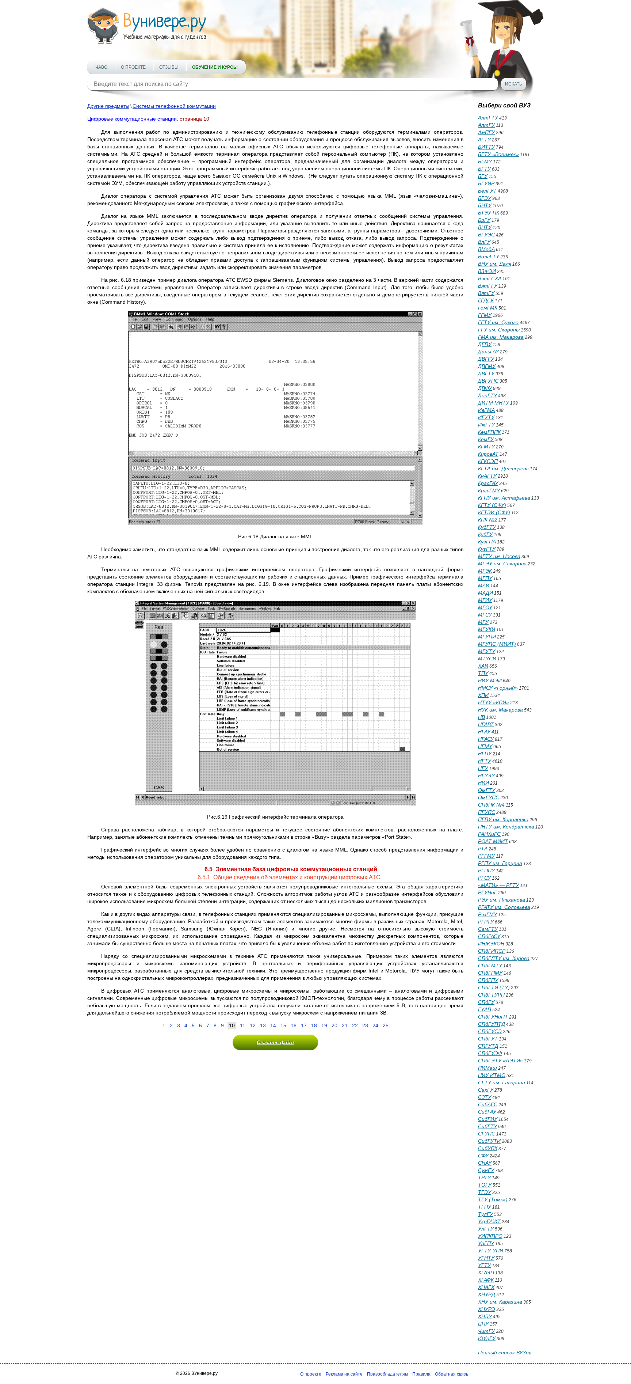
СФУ (483, 1156)
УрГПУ (486, 1243)
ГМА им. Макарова (501, 337)
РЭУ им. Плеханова (501, 900)
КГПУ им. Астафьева (504, 498)
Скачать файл (275, 1042)
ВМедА (486, 249)
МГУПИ (487, 637)
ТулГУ (485, 1214)
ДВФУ (485, 388)
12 (253, 1025)
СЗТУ (484, 1097)
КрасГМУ (489, 490)
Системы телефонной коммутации (174, 106)
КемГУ (486, 439)
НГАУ (484, 732)
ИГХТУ (486, 417)
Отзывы (169, 67)
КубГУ (485, 534)
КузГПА (487, 542)
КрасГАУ (488, 483)
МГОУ (485, 607)
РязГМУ (487, 914)
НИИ (483, 783)
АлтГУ (486, 125)
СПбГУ (486, 1002)
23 (365, 1025)
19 (324, 1025)
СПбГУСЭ (490, 1031)
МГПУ (485, 578)
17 (304, 1025)
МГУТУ (486, 651)
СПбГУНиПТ (493, 1017)
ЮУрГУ (487, 1338)
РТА (482, 849)
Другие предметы (108, 106)
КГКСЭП (488, 461)
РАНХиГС (489, 834)
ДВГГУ (486, 359)
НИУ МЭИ (490, 680)
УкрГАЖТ (489, 1221)
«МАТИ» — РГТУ (498, 885)
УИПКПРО (490, 1236)
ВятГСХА (489, 278)
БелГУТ (487, 191)
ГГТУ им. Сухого (498, 322)
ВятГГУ (487, 286)
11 (242, 1025)
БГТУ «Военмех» (498, 154)
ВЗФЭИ (487, 271)
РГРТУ (486, 922)
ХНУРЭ (486, 1309)
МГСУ (485, 615)
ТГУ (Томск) (493, 1199)
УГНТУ (486, 1258)
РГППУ (486, 870)
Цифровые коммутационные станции (132, 119)
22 (355, 1025)
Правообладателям (387, 1374)
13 (263, 1025)
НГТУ (484, 761)
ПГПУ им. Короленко (503, 819)
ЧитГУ (486, 1331)
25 (386, 1025)
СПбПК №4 (491, 805)
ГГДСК (486, 300)
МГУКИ (486, 629)
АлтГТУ (488, 118)
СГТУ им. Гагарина (501, 1082)
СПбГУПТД (491, 1024)
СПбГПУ (488, 980)
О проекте (133, 67)
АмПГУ (486, 132)
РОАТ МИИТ (493, 841)
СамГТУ (488, 929)
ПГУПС (486, 812)
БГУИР (486, 183)
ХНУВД (486, 1294)
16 (294, 1025)
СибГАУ (487, 1112)
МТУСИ (487, 658)
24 (375, 1025)
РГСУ (484, 878)
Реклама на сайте (344, 1374)
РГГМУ (486, 856)
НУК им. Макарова (500, 710)
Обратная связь (451, 1374)
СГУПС (486, 1134)
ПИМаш (487, 1068)
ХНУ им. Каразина (500, 1302)
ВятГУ (486, 293)
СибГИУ (487, 1119)
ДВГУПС (488, 381)
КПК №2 (487, 520)
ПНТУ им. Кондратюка (506, 827)
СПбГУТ (488, 1039)
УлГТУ (486, 1229)
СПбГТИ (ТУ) (494, 987)
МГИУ (485, 600)
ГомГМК (487, 308)
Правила (421, 1374)
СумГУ (486, 1170)
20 (334, 1025)
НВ (481, 717)
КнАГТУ (487, 476)
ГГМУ (485, 315)
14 (273, 1025)
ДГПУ (485, 344)
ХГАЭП (486, 1272)
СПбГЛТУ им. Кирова (503, 958)
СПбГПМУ (490, 973)
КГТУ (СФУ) (492, 505)
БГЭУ (484, 198)
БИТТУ (486, 147)
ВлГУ (484, 242)
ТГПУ (484, 1207)
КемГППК (489, 432)
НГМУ (485, 746)
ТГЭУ (484, 1192)
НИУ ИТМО (491, 1075)
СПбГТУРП (491, 995)
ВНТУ (485, 227)
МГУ (483, 622)
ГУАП (484, 1009)
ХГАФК (486, 1280)
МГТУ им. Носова (499, 556)
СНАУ (485, 1163)
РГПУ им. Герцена (500, 863)
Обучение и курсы (215, 67)
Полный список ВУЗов (504, 1352)
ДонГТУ (487, 395)
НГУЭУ (486, 775)
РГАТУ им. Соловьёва (504, 907)
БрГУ (484, 220)
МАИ (483, 585)
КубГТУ (487, 527)
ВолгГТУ (488, 256)
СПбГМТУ (490, 965)
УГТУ (484, 1265)
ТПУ (483, 673)
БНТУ (485, 205)
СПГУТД (488, 1046)
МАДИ (485, 593)
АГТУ (484, 140)
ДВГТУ (486, 373)
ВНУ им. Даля (494, 264)
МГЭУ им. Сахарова (502, 563)
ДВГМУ (487, 366)
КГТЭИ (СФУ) (494, 512)
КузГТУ (487, 549)
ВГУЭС (486, 235)
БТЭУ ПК (488, 213)
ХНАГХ (486, 1287)
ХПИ (483, 695)
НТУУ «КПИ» (493, 702)
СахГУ (485, 1090)
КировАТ (488, 454)
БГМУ (485, 161)
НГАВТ (486, 724)
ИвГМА (486, 410)
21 (345, 1025)
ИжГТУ (486, 425)
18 (314, 1025)
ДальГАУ (488, 351)
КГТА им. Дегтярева (503, 468)
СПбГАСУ (489, 936)
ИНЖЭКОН (491, 944)
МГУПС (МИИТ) (497, 644)
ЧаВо (101, 67)
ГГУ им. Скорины (499, 330)
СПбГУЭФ (490, 1053)
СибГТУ (487, 1126)
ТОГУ (485, 1185)
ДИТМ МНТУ (493, 403)
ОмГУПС (488, 797)
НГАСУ (486, 739)
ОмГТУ (486, 790)
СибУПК (487, 1148)
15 (283, 1025)
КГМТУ (486, 447)
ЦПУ (483, 1324)
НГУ (483, 768)
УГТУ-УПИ (490, 1251)
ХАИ (483, 666)
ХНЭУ (485, 1316)
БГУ (482, 176)
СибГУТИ (489, 1141)
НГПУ (485, 754)
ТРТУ (484, 1177)
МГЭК (485, 571)
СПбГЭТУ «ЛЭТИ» (500, 1060)
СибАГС (487, 1104)
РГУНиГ (487, 892)
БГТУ (484, 169)
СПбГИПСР (491, 951)
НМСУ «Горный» (498, 688)
